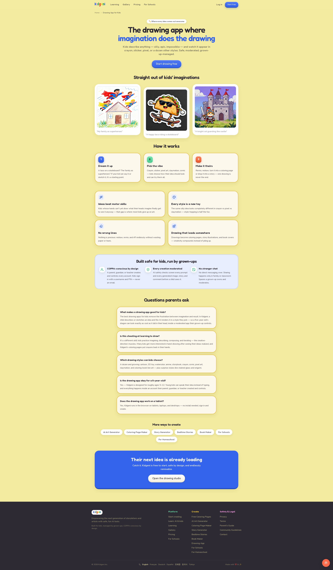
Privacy (223, 516)
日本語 (177, 564)
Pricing (137, 4)
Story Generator (162, 432)
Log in (219, 4)
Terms (223, 521)
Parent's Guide (227, 525)
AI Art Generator (111, 432)
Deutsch (161, 564)
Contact (223, 534)
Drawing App (198, 543)
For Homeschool (167, 439)
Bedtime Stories (185, 432)
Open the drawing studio (166, 478)
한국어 (184, 564)
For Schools (149, 4)
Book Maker (206, 432)
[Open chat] (326, 563)
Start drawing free (166, 63)
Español (170, 564)
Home (97, 12)
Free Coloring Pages (201, 516)
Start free (232, 4)
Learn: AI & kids (175, 521)
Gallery (126, 4)
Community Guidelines (230, 530)
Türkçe (192, 564)
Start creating (175, 516)
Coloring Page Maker (137, 432)
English (145, 564)
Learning (114, 4)
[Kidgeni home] (100, 4)
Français (153, 564)
